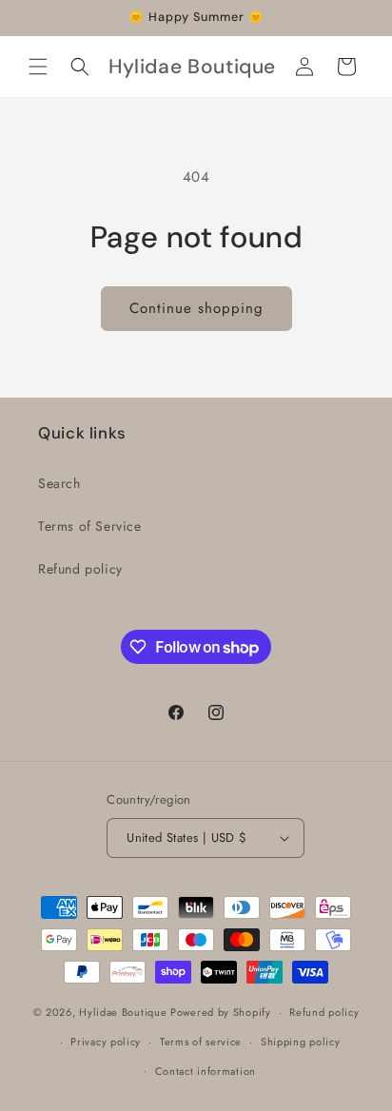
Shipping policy (301, 1041)
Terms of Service (90, 526)
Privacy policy (105, 1041)
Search (59, 483)
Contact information (205, 1071)
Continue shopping (196, 308)
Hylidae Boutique (123, 1012)
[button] (38, 67)
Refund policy (80, 568)
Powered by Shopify (220, 1012)
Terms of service (201, 1041)
